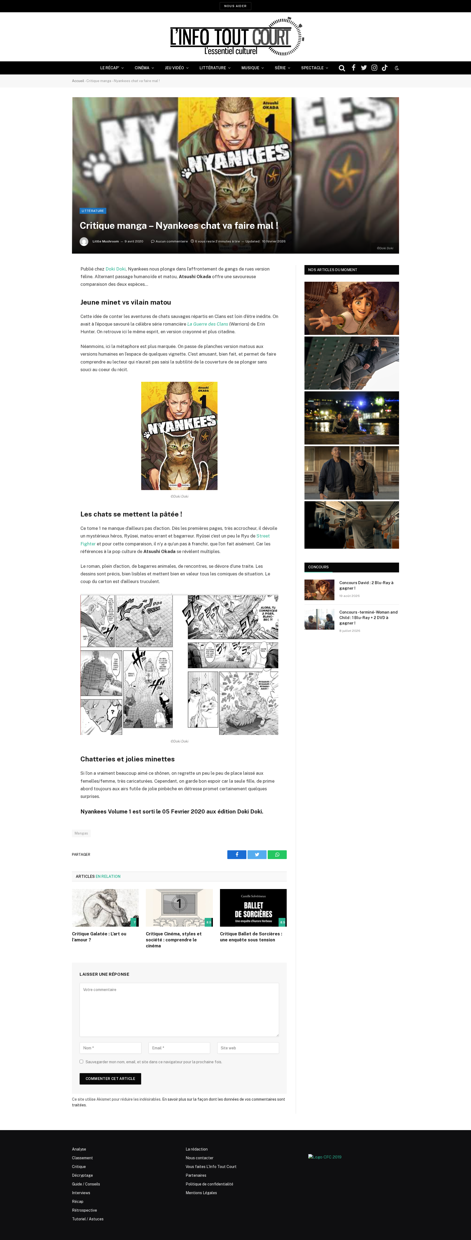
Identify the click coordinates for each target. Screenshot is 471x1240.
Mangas (81, 833)
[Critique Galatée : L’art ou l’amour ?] (105, 908)
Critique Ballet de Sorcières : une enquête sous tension (251, 936)
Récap (77, 1201)
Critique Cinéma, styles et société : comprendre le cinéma (174, 939)
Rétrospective (84, 1210)
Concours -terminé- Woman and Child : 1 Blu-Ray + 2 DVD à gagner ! (368, 617)
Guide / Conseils (86, 1184)
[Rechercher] (342, 68)
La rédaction (197, 1149)
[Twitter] (52, 297)
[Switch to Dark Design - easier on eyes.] (396, 68)
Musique (250, 68)
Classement (82, 1158)
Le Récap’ (109, 68)
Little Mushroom (106, 241)
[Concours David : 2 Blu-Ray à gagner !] (319, 590)
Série (280, 68)
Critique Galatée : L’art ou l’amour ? (99, 936)
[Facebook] (52, 283)
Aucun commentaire (172, 241)
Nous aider (235, 6)
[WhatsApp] (52, 310)
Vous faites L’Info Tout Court (211, 1166)
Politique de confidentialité (209, 1184)
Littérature (213, 68)
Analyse (79, 1149)
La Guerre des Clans (207, 324)
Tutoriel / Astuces (88, 1219)
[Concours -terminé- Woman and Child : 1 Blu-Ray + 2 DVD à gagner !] (319, 619)
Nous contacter (199, 1158)
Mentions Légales (201, 1193)
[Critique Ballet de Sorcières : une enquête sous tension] (253, 908)
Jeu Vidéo (174, 68)
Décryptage (82, 1175)
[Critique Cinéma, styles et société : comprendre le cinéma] (179, 908)
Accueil (78, 81)
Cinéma (142, 68)
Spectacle (312, 68)
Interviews (81, 1193)
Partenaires (196, 1175)
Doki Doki (115, 269)
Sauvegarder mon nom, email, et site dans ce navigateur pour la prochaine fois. (154, 1062)
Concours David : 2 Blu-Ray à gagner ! (366, 585)
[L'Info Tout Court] (235, 36)
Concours (318, 567)
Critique (79, 1166)
